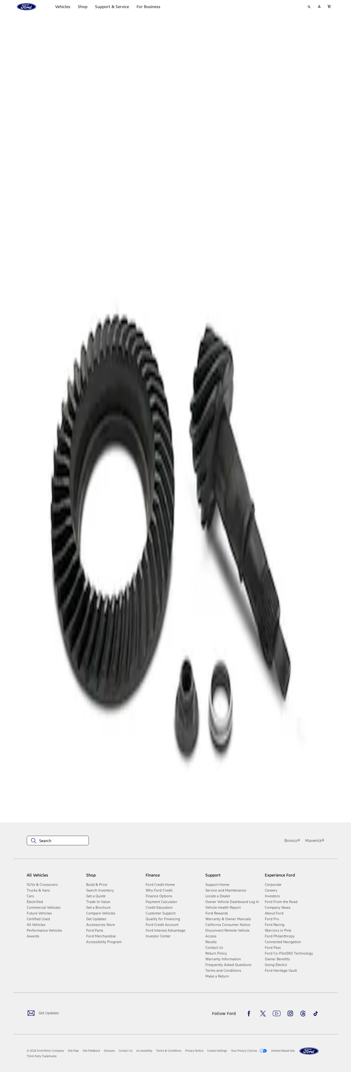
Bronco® (292, 840)
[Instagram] (290, 1013)
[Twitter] (263, 1013)
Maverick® (314, 840)
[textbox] (58, 841)
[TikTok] (316, 1013)
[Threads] (303, 1013)
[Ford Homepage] (309, 1051)
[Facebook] (250, 1013)
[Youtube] (277, 1013)
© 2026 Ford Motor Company (45, 1050)
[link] (73, 1050)
